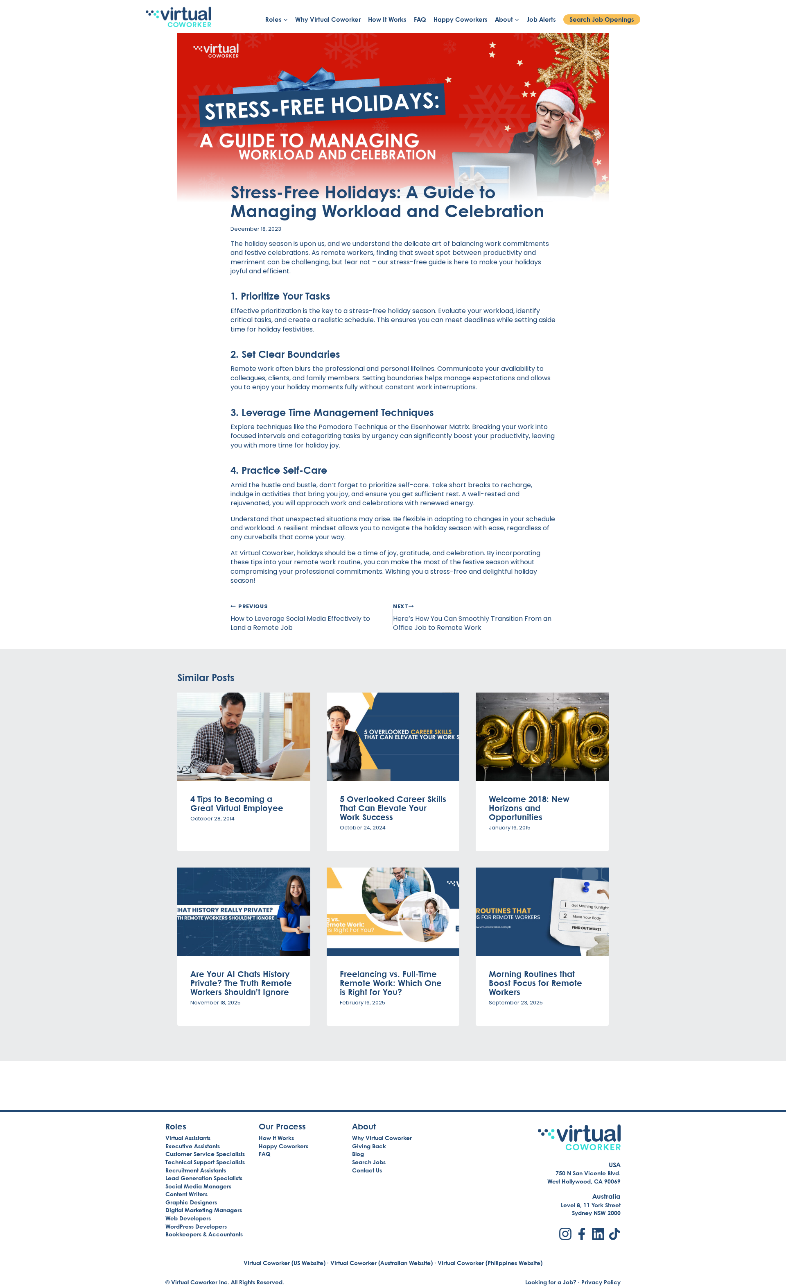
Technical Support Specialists (205, 1162)
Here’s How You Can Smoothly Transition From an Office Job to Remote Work (472, 617)
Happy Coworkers (461, 19)
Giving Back (369, 1146)
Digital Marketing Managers (203, 1209)
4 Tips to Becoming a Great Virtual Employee (236, 803)
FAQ (420, 19)
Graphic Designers (191, 1202)
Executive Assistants (192, 1146)
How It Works (387, 19)
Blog (358, 1153)
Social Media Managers (198, 1186)
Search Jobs (369, 1162)
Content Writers (186, 1193)
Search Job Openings (601, 19)
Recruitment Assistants (195, 1170)
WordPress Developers (196, 1226)
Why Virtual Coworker (328, 19)
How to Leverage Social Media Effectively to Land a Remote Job (300, 617)
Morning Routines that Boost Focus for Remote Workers (535, 982)
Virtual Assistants (187, 1137)
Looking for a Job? (550, 1282)
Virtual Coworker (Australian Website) (381, 1262)
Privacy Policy (601, 1282)
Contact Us (367, 1170)
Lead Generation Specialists (203, 1177)
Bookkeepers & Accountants (204, 1234)
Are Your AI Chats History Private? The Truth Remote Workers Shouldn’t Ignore (241, 982)
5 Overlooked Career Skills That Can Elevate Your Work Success (393, 807)
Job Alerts (541, 19)
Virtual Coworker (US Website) (284, 1262)
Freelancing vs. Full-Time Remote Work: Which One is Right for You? (391, 982)
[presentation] (243, 737)
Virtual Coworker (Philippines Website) (490, 1262)
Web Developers (188, 1218)
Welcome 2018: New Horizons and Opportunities (529, 807)
